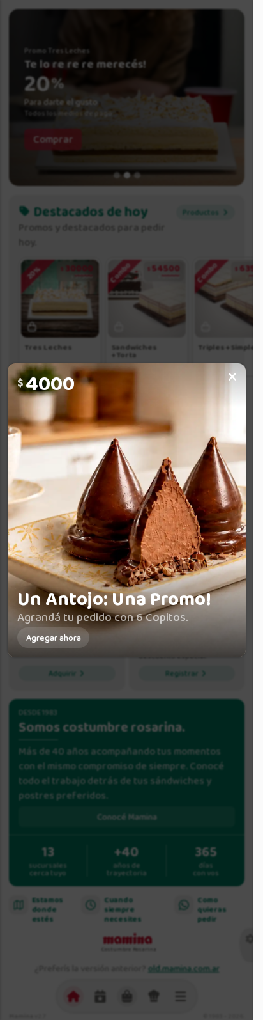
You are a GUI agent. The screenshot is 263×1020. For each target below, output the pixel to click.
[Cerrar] (232, 376)
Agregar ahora (53, 637)
